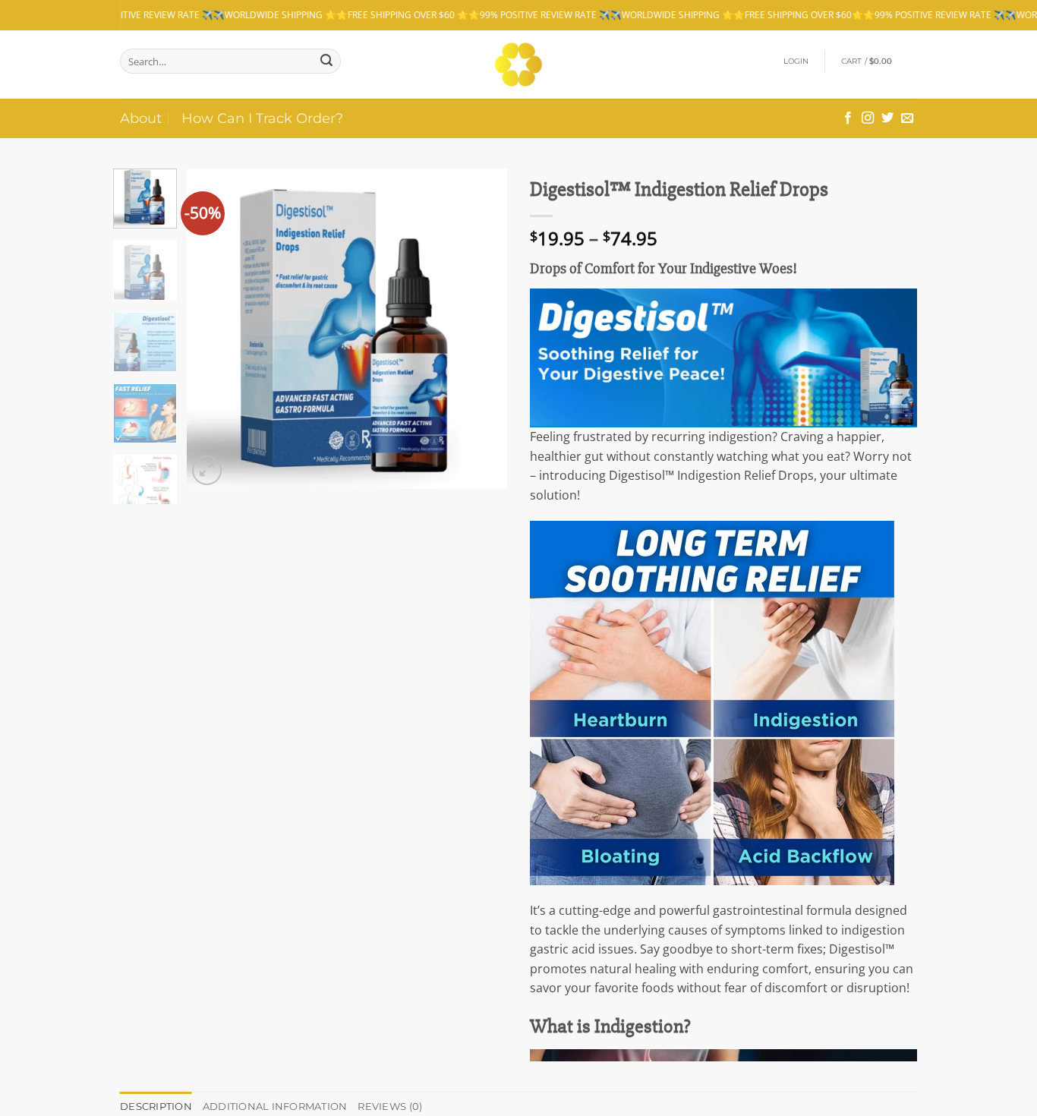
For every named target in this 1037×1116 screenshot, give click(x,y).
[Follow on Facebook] (848, 118)
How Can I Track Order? (262, 118)
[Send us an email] (907, 118)
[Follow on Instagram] (868, 118)
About (141, 118)
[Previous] (212, 329)
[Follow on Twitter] (887, 118)
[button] (796, 61)
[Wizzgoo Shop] (519, 64)
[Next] (482, 329)
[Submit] (326, 61)
